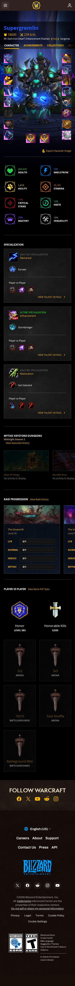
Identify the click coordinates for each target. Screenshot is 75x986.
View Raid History (39, 499)
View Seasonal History (17, 442)
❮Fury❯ (55, 38)
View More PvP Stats (39, 589)
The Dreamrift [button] (16, 529)
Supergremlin (21, 27)
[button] (8, 59)
